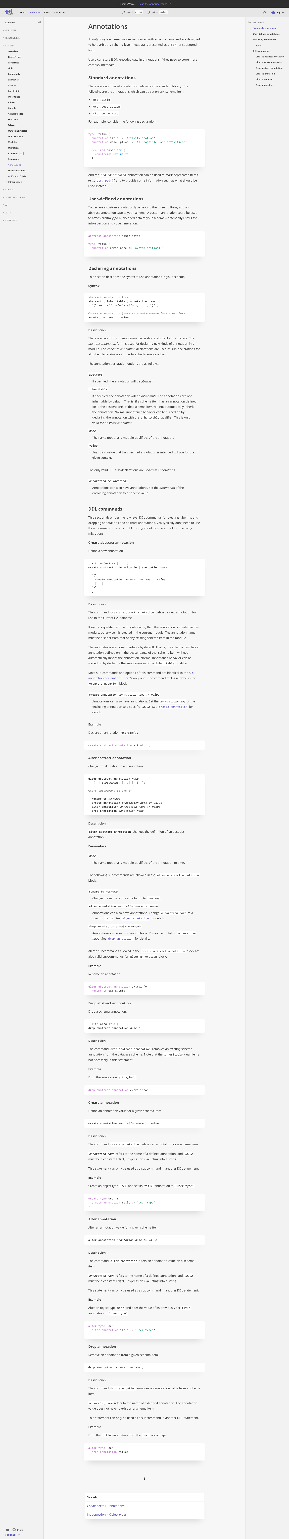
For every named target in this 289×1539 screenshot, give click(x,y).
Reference (35, 12)
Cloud (47, 12)
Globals (12, 108)
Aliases (11, 102)
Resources (59, 12)
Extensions (13, 159)
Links (10, 68)
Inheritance (14, 96)
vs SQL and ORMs (17, 176)
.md (144, 26)
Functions (13, 119)
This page (258, 22)
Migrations (13, 147)
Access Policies (15, 113)
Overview (10, 22)
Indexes (12, 85)
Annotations (14, 164)
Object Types (14, 56)
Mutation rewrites (17, 130)
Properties (13, 62)
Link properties (16, 136)
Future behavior (16, 170)
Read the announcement (153, 4)
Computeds (14, 73)
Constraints (14, 91)
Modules (12, 142)
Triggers (12, 125)
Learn (23, 12)
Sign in (280, 12)
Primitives (13, 79)
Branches (15, 153)
